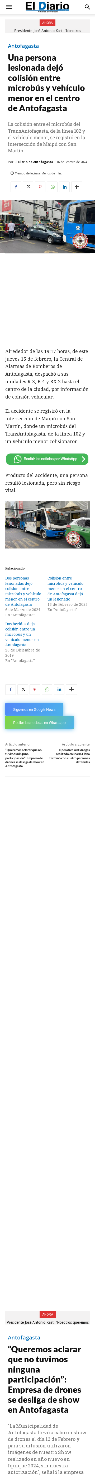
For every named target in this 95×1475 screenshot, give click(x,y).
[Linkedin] (64, 187)
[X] (28, 187)
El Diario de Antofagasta (34, 162)
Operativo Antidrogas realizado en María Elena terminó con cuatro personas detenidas (69, 756)
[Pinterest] (40, 187)
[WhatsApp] (52, 187)
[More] (76, 187)
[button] (9, 7)
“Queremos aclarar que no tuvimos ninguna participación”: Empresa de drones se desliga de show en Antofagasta (24, 758)
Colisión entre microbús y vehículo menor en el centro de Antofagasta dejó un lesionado (65, 588)
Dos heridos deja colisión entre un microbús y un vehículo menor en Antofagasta (22, 634)
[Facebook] (16, 187)
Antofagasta (23, 46)
